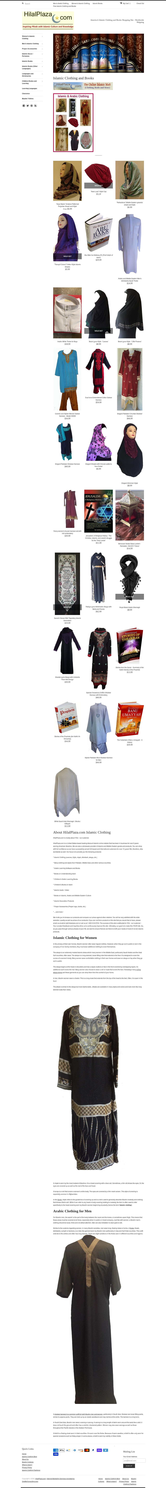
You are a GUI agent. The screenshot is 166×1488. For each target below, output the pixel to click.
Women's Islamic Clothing (81, 3)
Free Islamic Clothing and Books (64, 6)
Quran (59, 1199)
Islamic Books (97, 3)
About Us (25, 1459)
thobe (132, 1228)
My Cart (127, 3)
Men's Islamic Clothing (32, 43)
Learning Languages (29, 88)
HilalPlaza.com (40, 1478)
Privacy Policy (27, 1467)
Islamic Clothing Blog (29, 1456)
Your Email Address (130, 1456)
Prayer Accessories (32, 48)
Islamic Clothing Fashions (31, 1470)
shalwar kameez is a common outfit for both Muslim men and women (79, 1414)
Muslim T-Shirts (27, 98)
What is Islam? (27, 1465)
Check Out (140, 3)
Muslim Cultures (27, 1462)
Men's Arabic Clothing (61, 3)
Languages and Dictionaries (32, 74)
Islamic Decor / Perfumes (32, 55)
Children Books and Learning (32, 82)
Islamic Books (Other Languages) (32, 67)
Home (24, 1454)
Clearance (26, 93)
